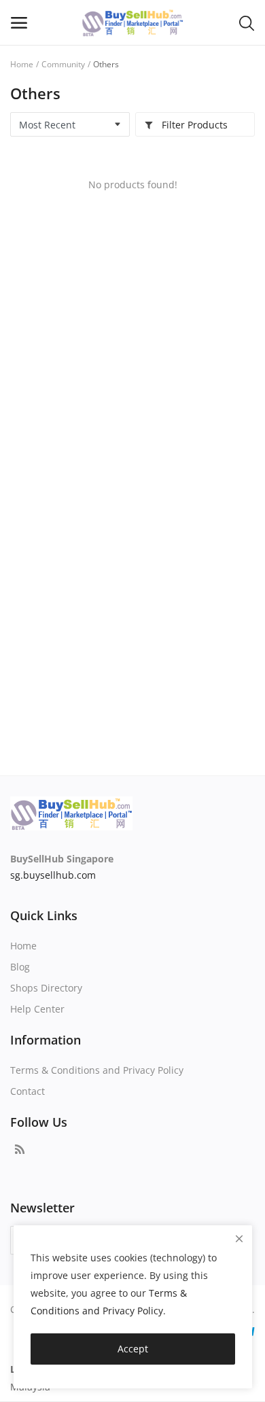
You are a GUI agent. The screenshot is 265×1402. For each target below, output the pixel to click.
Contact (27, 1091)
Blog (20, 966)
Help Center (37, 1008)
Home (21, 64)
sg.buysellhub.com (53, 875)
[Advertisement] (132, 592)
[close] (239, 1238)
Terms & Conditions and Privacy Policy (96, 1070)
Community (63, 64)
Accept (133, 1348)
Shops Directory (46, 987)
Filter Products (193, 124)
